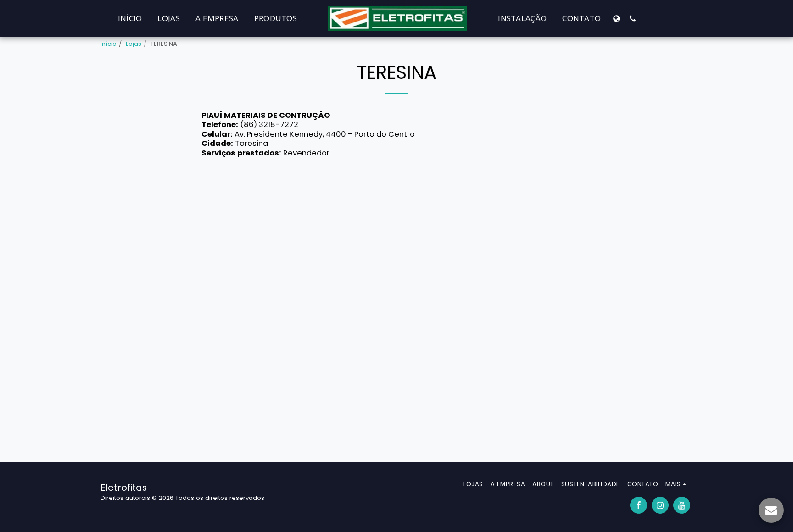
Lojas (133, 43)
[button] (632, 18)
